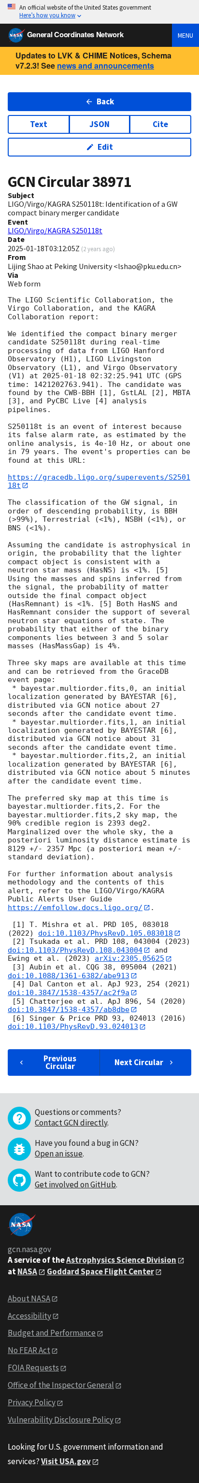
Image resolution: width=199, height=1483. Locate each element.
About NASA (29, 1298)
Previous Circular (59, 1062)
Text (38, 124)
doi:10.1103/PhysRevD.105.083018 (105, 933)
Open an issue (59, 1153)
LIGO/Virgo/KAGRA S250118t (55, 230)
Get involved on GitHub (75, 1184)
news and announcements (105, 65)
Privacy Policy (32, 1402)
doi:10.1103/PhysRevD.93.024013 (73, 1026)
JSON (99, 124)
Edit (105, 147)
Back (105, 101)
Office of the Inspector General (61, 1385)
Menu (185, 35)
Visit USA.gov (66, 1461)
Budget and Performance (52, 1332)
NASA (27, 1271)
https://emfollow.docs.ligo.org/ (75, 907)
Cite (160, 124)
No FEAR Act (29, 1350)
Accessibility (29, 1316)
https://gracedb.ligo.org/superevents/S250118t (99, 481)
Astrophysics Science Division (121, 1260)
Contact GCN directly (71, 1122)
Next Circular (138, 1062)
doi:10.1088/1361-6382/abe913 (68, 975)
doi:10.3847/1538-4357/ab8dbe (68, 1009)
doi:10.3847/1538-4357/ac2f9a (68, 992)
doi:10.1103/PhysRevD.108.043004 (75, 950)
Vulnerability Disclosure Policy (61, 1419)
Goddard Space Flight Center (100, 1271)
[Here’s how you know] (99, 12)
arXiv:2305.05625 (129, 958)
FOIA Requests (33, 1367)
